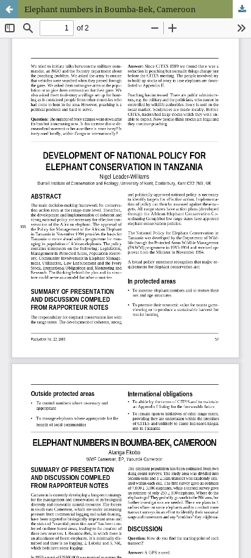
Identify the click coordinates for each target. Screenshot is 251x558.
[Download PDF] (242, 9)
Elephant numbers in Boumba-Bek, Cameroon (110, 9)
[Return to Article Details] (9, 9)
